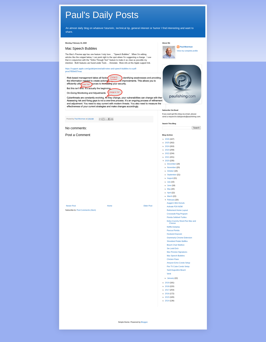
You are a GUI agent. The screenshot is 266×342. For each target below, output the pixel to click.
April (169, 193)
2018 (167, 286)
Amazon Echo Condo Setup (178, 263)
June (169, 185)
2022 (167, 153)
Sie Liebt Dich (173, 248)
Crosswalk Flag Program (177, 214)
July (169, 182)
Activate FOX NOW (175, 207)
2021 (167, 157)
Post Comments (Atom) (86, 210)
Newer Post (71, 206)
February (171, 200)
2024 (167, 146)
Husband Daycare (174, 234)
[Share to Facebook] (109, 119)
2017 (167, 290)
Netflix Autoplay (173, 227)
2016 (167, 294)
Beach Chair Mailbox (175, 245)
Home (109, 206)
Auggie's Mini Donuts (176, 203)
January (170, 278)
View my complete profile (187, 51)
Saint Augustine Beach (176, 270)
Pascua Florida (173, 230)
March (170, 196)
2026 (167, 139)
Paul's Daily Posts (102, 15)
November (171, 167)
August (170, 178)
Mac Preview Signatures (177, 252)
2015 (167, 297)
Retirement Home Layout (177, 210)
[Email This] (100, 119)
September (172, 175)
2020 (167, 161)
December (171, 164)
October (170, 171)
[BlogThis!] (103, 119)
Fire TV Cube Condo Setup (178, 266)
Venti (169, 274)
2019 (167, 283)
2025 (167, 143)
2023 (167, 150)
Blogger (144, 322)
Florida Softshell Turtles (177, 217)
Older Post (147, 206)
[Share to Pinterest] (112, 119)
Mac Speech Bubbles (176, 256)
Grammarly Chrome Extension (179, 238)
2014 (167, 301)
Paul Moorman (186, 47)
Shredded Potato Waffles (177, 241)
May (169, 189)
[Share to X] (106, 119)
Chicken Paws (173, 259)
